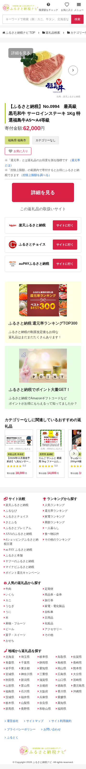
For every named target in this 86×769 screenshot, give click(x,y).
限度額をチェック (48, 10)
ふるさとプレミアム (18, 528)
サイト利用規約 (61, 721)
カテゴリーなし (46, 140)
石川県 (25, 691)
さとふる (11, 522)
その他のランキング (57, 539)
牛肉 (8, 588)
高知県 (62, 702)
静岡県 (43, 662)
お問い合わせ (52, 729)
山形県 (9, 685)
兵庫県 (43, 697)
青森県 (9, 662)
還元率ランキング (56, 510)
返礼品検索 (53, 32)
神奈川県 (26, 674)
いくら (9, 594)
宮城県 (9, 674)
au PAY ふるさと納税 (18, 549)
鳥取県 (62, 656)
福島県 (9, 691)
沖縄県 (77, 691)
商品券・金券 (53, 594)
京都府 (43, 685)
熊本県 (77, 668)
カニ (8, 600)
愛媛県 (62, 697)
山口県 (62, 679)
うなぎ (9, 606)
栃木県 (9, 702)
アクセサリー (53, 629)
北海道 (9, 656)
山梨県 (25, 702)
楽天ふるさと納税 (16, 505)
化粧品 (49, 623)
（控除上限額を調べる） (35, 175)
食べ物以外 (52, 533)
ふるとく (12, 737)
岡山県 (62, 668)
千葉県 (25, 662)
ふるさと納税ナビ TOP (20, 32)
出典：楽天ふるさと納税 (68, 96)
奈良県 (43, 702)
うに (8, 611)
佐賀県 (77, 656)
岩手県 (9, 668)
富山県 (25, 685)
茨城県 (9, 697)
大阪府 (43, 691)
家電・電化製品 (55, 606)
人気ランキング (55, 505)
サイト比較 (17, 499)
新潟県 (25, 679)
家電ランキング (55, 516)
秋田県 (9, 679)
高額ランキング (55, 522)
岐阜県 (43, 656)
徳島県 (62, 685)
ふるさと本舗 (14, 555)
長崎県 (77, 662)
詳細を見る (20, 53)
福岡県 (62, 708)
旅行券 (49, 600)
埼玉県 (25, 656)
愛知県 (43, 668)
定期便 (49, 588)
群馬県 (9, 708)
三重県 (43, 674)
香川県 (62, 691)
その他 (49, 635)
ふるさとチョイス (16, 516)
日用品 (49, 617)
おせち (9, 640)
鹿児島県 (79, 685)
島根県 (62, 662)
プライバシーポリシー (21, 729)
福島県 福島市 (17, 140)
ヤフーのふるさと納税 (19, 561)
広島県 (62, 674)
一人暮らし (52, 528)
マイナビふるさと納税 (19, 567)
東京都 (25, 668)
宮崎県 (77, 679)
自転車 (49, 611)
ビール (9, 629)
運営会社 (12, 721)
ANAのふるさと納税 (18, 533)
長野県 (25, 708)
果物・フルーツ (15, 623)
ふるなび (11, 510)
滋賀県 (43, 679)
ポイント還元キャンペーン (22, 572)
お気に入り (67, 10)
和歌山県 (45, 708)
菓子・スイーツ (15, 635)
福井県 (25, 697)
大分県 (77, 674)
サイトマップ (34, 721)
